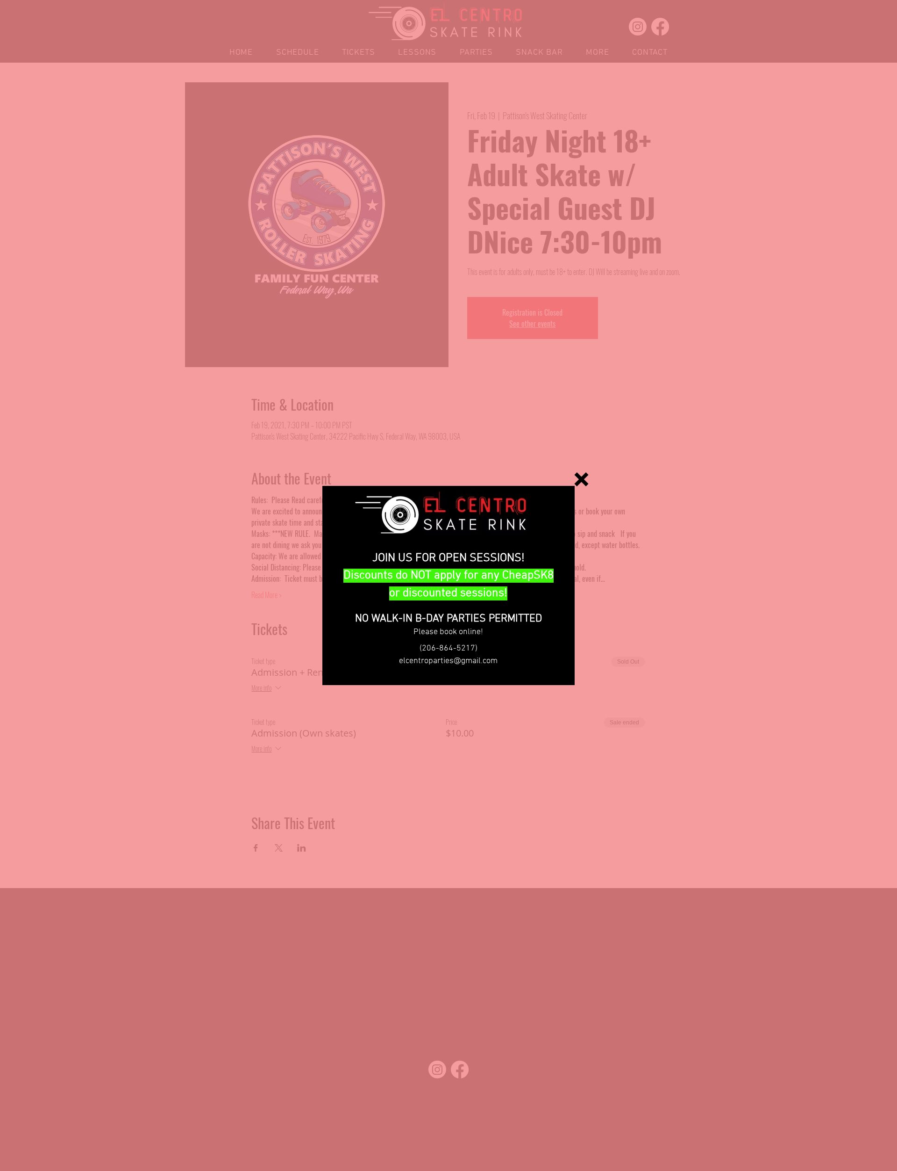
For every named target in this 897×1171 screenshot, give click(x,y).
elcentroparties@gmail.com (448, 661)
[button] (581, 479)
